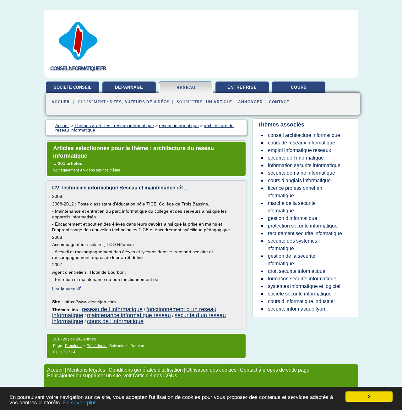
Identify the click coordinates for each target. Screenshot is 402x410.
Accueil (61, 102)
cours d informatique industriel (301, 301)
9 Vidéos (88, 170)
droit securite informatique (296, 271)
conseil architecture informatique (304, 135)
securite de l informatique (296, 157)
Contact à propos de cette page (274, 370)
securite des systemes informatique (291, 244)
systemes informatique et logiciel (304, 286)
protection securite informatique (303, 225)
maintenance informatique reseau (129, 315)
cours (299, 87)
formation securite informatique (302, 278)
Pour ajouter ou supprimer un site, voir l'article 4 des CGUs (112, 375)
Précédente (97, 346)
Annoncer (250, 102)
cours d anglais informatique (299, 180)
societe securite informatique (300, 293)
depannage (129, 87)
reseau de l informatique (112, 309)
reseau (186, 87)
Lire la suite (64, 288)
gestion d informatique (292, 218)
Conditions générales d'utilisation (146, 370)
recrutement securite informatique (305, 233)
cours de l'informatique (115, 321)
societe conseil (72, 87)
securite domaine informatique (301, 173)
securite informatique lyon (296, 309)
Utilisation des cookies (211, 370)
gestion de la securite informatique (290, 259)
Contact (279, 102)
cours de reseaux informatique (301, 142)
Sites (116, 102)
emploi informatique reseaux (299, 150)
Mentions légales (86, 370)
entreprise (242, 87)
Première (73, 346)
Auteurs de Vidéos (147, 102)
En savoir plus (80, 403)
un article (219, 102)
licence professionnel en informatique (294, 191)
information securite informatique (304, 165)
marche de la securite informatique (291, 206)
